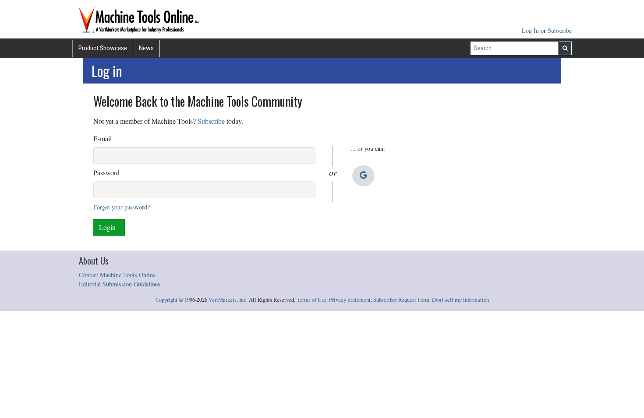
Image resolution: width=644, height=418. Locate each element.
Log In (531, 30)
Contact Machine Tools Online (117, 275)
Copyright (166, 299)
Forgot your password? (121, 207)
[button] (363, 175)
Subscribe (560, 30)
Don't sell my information (460, 299)
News (146, 48)
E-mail (102, 138)
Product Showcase (102, 48)
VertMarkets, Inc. (228, 299)
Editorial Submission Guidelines (119, 284)
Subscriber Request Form (401, 299)
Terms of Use (311, 299)
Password (106, 172)
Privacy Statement (350, 299)
